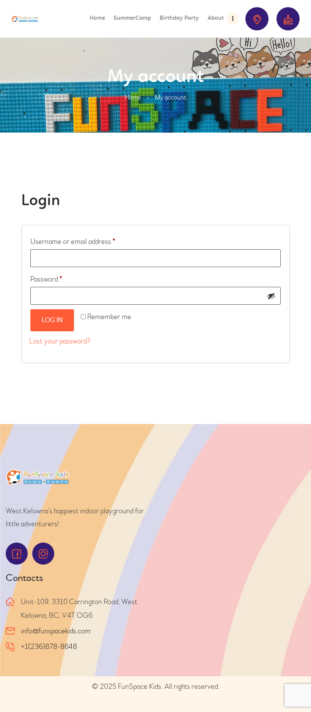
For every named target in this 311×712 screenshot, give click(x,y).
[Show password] (271, 296)
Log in (52, 320)
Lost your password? (59, 341)
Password (59, 278)
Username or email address (86, 240)
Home (133, 97)
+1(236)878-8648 (49, 646)
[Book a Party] (288, 18)
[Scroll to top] (292, 689)
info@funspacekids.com (56, 631)
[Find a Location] (257, 18)
